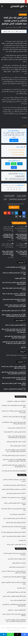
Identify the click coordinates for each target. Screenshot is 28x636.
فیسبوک (14, 167)
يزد (5, 199)
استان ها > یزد (20, 11)
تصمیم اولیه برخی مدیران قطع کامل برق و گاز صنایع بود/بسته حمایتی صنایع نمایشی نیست (21, 236)
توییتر (7, 163)
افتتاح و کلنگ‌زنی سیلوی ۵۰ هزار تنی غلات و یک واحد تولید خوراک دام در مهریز (13, 135)
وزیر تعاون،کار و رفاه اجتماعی (17, 199)
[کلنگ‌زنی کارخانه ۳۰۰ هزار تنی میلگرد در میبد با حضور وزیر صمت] (21, 246)
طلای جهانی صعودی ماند (18, 154)
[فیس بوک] (23, 213)
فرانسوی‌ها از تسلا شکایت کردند (16, 149)
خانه (25, 11)
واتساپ (13, 163)
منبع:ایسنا (24, 125)
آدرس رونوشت (14, 207)
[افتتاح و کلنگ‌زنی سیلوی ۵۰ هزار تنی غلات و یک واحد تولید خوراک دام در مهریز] (7, 246)
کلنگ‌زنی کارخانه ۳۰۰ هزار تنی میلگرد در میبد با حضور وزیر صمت (21, 252)
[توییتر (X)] (20, 213)
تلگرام (19, 163)
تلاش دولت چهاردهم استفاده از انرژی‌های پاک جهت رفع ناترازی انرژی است (7, 236)
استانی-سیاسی (21, 196)
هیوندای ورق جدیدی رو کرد (17, 152)
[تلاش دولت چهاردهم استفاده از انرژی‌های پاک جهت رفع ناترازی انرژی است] (7, 229)
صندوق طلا (24, 357)
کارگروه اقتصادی (8, 196)
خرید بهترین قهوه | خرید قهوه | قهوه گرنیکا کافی (16, 355)
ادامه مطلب (14, 140)
